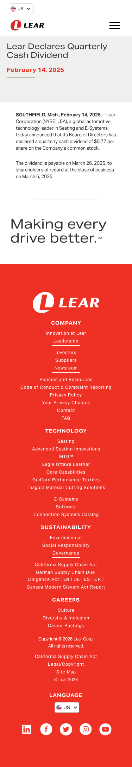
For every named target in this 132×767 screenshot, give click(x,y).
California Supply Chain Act (66, 564)
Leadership (66, 341)
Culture (66, 610)
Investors (66, 352)
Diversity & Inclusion (66, 617)
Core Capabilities (66, 472)
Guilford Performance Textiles (66, 479)
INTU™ (66, 456)
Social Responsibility (66, 545)
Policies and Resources (66, 379)
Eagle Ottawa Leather (66, 464)
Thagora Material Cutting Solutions (66, 487)
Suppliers (66, 360)
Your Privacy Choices (66, 402)
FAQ (66, 418)
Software (66, 506)
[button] (17, 9)
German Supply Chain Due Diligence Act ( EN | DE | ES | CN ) (66, 576)
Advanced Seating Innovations (66, 449)
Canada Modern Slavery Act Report (66, 587)
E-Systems (66, 499)
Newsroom (66, 368)
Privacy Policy (66, 395)
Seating (66, 441)
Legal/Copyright (66, 664)
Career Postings (66, 625)
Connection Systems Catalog (66, 514)
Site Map (66, 671)
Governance (66, 553)
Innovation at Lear (66, 333)
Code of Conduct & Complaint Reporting (66, 387)
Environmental (66, 537)
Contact (66, 410)
